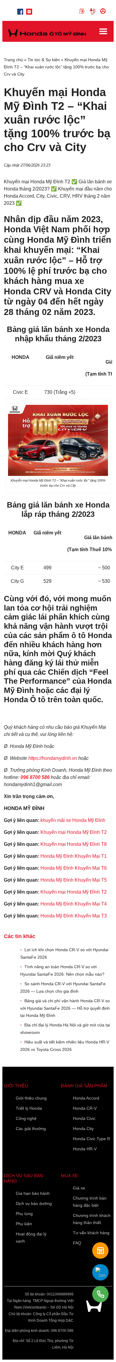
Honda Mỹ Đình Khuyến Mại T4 (73, 903)
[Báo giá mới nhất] (100, 1250)
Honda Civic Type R (91, 1138)
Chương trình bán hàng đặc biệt (89, 1202)
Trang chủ (13, 59)
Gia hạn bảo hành (33, 1193)
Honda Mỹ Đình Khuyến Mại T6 (73, 868)
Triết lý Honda (29, 1108)
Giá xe (79, 1188)
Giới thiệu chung (31, 1098)
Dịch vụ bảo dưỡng (34, 1203)
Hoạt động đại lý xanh (31, 1237)
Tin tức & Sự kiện (44, 59)
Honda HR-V (85, 1148)
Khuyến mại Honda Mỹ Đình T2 (73, 832)
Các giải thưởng (31, 1128)
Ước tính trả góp (83, 11)
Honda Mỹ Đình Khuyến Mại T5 (73, 880)
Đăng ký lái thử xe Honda (104, 11)
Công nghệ (26, 1118)
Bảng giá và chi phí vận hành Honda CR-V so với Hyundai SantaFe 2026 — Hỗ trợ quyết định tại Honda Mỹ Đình (65, 1008)
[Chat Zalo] (100, 1272)
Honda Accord (86, 1098)
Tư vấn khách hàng (91, 1232)
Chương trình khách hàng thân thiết (92, 1219)
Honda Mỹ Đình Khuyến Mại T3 (73, 915)
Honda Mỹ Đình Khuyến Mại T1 (73, 856)
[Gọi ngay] (100, 1294)
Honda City (83, 1128)
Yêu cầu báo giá (93, 11)
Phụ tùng (24, 1213)
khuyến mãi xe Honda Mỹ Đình (72, 820)
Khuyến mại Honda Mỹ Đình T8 (73, 844)
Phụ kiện (24, 1223)
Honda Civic (84, 1118)
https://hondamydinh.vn (52, 758)
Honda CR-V (85, 1108)
